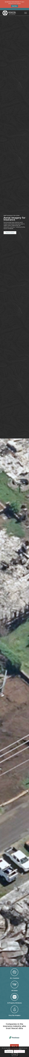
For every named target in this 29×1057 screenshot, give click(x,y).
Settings (14, 1054)
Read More (14, 6)
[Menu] (25, 13)
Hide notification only (19, 1051)
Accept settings (9, 1051)
